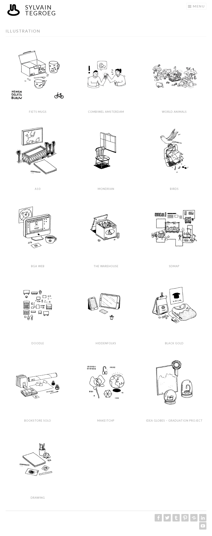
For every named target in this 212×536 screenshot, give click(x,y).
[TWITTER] (167, 517)
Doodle (37, 343)
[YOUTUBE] (202, 526)
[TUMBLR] (176, 517)
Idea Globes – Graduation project (174, 420)
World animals (174, 111)
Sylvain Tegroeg (40, 10)
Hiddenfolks (106, 343)
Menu (199, 6)
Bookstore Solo (37, 420)
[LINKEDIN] (202, 517)
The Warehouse (106, 266)
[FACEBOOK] (158, 517)
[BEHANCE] (193, 517)
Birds (174, 188)
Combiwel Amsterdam (106, 111)
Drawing (38, 497)
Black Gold (174, 343)
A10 (38, 188)
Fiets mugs (38, 111)
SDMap (174, 266)
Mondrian (106, 188)
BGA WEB (38, 266)
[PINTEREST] (185, 517)
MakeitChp (105, 420)
